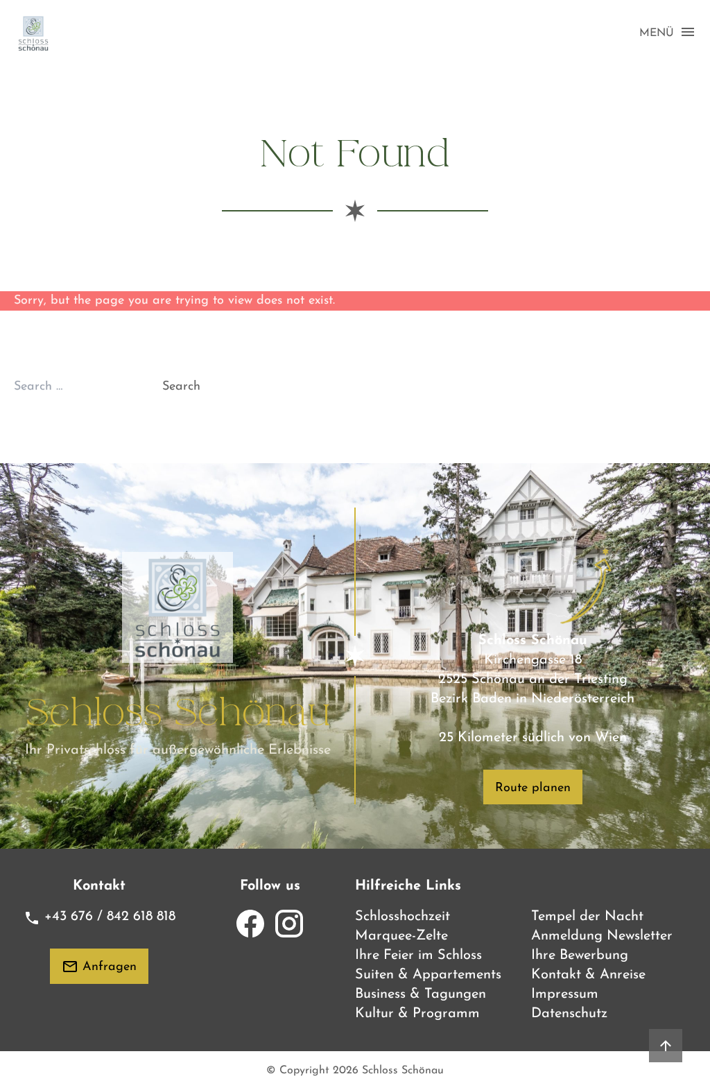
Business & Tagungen (420, 994)
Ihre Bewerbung (579, 955)
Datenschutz (569, 1014)
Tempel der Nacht (587, 917)
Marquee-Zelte (401, 936)
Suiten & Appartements (428, 975)
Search (181, 387)
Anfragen (107, 967)
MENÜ (656, 33)
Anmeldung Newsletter (602, 936)
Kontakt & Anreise (588, 975)
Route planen (533, 788)
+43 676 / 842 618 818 (107, 917)
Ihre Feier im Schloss (418, 955)
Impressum (564, 994)
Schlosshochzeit (402, 917)
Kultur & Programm (417, 1014)
